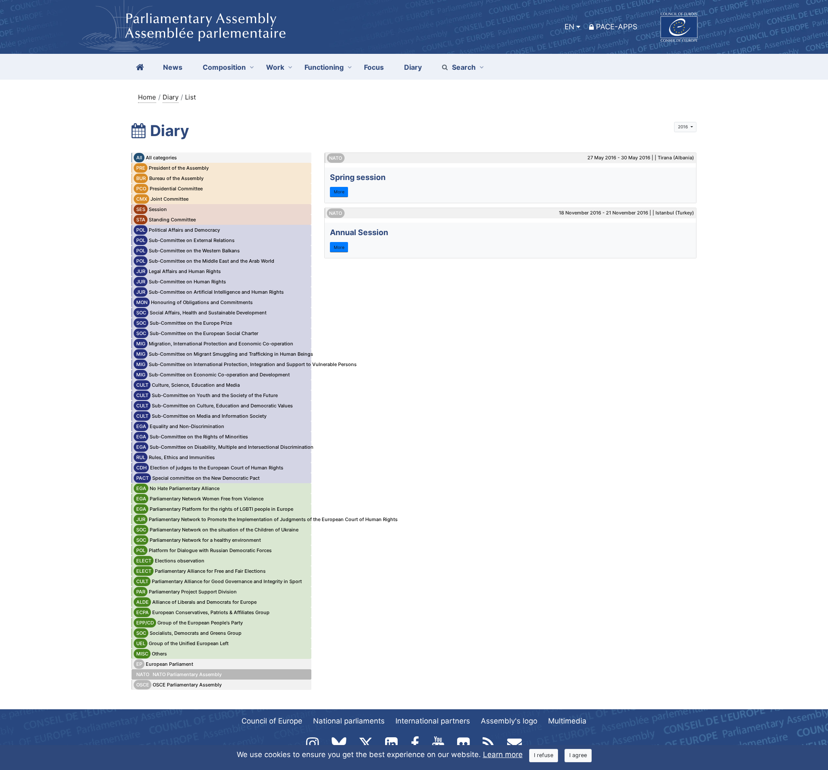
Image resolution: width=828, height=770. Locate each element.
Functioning (324, 67)
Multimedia (567, 721)
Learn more (503, 754)
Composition (224, 67)
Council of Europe (272, 721)
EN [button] (569, 26)
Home (147, 97)
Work (275, 67)
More (339, 191)
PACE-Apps (616, 26)
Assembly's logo (509, 721)
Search (464, 67)
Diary (171, 97)
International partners (432, 721)
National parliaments (349, 721)
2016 (683, 126)
